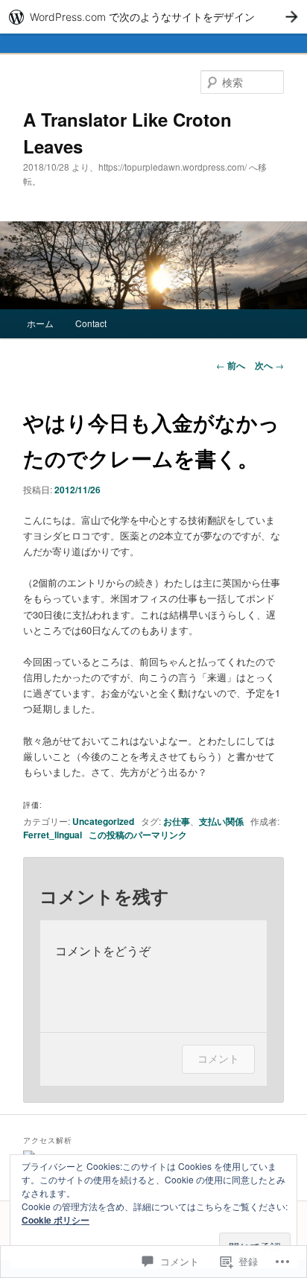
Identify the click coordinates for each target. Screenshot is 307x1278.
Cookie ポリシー (55, 1220)
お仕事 (176, 821)
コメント (218, 1058)
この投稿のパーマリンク (138, 834)
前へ (230, 365)
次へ (269, 365)
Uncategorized (103, 821)
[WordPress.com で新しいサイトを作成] (153, 17)
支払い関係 (221, 821)
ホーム (40, 323)
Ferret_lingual (52, 834)
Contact (91, 323)
